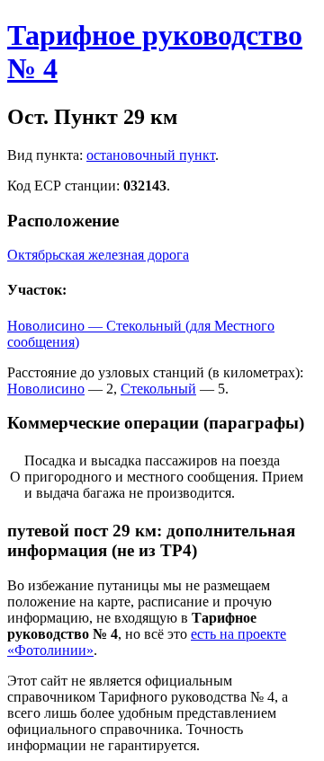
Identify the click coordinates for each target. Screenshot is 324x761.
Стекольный (158, 388)
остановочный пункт (150, 155)
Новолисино (46, 388)
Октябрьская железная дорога (98, 254)
